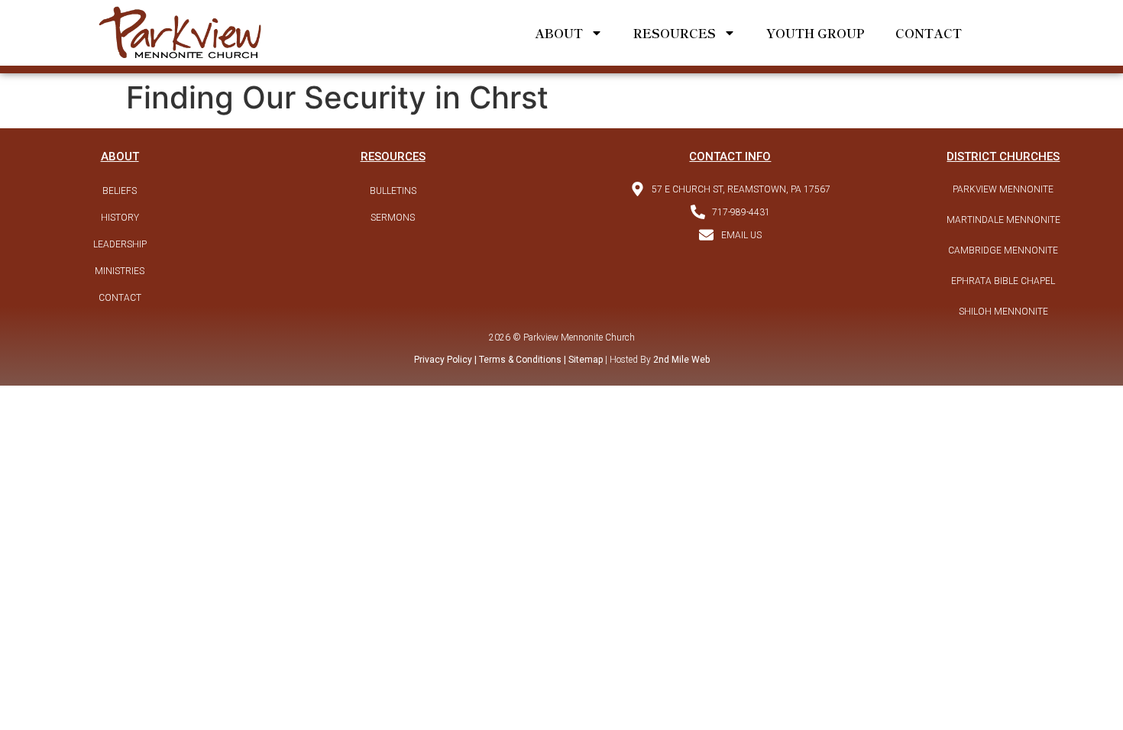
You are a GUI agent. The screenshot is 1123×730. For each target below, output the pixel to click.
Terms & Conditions (520, 359)
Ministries (119, 271)
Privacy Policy (443, 359)
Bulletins (393, 191)
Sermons (393, 217)
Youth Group (815, 33)
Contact (928, 33)
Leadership (120, 244)
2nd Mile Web (681, 359)
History (120, 217)
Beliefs (119, 191)
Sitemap (584, 359)
